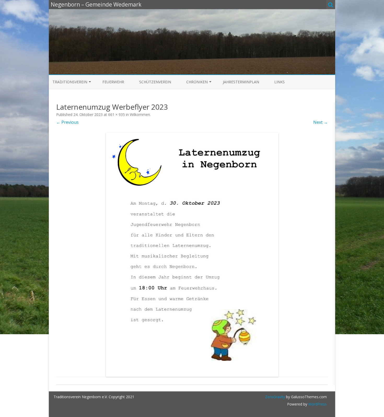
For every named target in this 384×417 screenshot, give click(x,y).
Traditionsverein (70, 81)
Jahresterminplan (241, 81)
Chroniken (197, 81)
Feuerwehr (113, 81)
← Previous (67, 122)
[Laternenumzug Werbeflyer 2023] (192, 255)
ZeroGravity (275, 396)
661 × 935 (116, 114)
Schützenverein (155, 81)
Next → (320, 122)
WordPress (317, 404)
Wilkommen (140, 114)
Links (279, 81)
